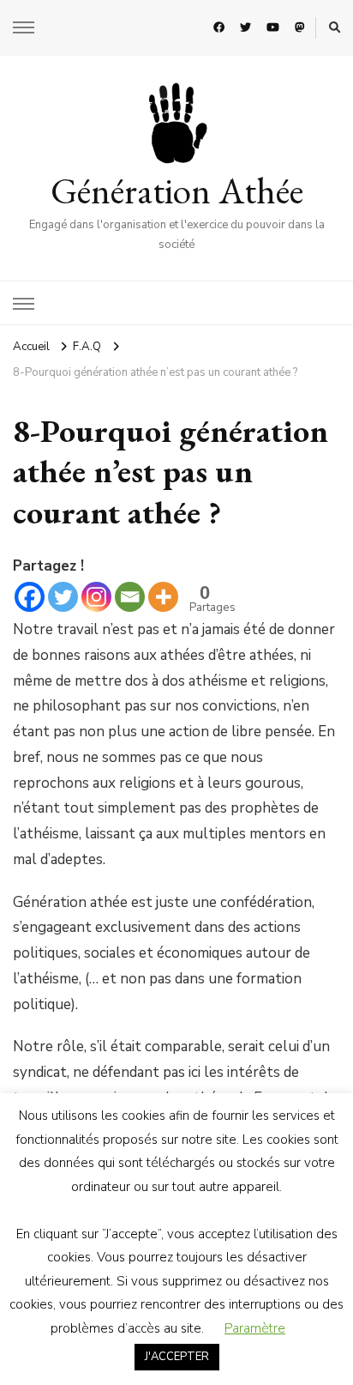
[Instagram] (96, 597)
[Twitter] (63, 597)
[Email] (130, 597)
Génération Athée (177, 190)
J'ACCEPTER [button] (177, 1356)
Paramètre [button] (254, 1328)
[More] (163, 597)
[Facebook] (30, 597)
